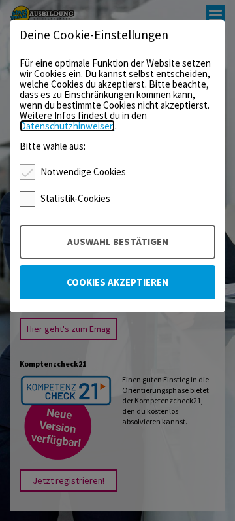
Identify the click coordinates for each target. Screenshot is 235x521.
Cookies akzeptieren (117, 282)
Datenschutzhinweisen (67, 126)
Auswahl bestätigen (117, 241)
